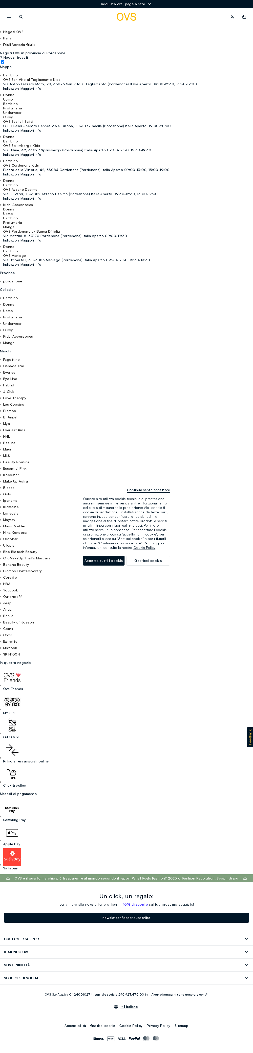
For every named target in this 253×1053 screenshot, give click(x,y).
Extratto (10, 641)
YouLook (10, 590)
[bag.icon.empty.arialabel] (244, 17)
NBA (6, 584)
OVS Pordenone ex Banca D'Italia (31, 231)
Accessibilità (75, 1025)
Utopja (9, 545)
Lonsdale (11, 513)
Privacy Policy (158, 1025)
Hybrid (8, 385)
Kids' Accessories (18, 336)
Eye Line (10, 379)
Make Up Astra (15, 481)
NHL (6, 436)
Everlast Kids (14, 430)
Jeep (7, 603)
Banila (8, 616)
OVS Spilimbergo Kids (21, 145)
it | (129, 1007)
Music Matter (14, 526)
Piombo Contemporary (22, 571)
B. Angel (10, 417)
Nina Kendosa (15, 532)
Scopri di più (227, 878)
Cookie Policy (131, 1025)
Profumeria (12, 317)
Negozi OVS (13, 32)
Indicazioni (11, 88)
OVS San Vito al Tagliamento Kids (32, 79)
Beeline (9, 443)
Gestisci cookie (102, 1025)
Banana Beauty (16, 564)
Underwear (12, 323)
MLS (6, 455)
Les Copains (13, 404)
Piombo (9, 411)
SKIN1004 (11, 654)
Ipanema (10, 500)
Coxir (7, 635)
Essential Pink (15, 468)
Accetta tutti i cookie (103, 560)
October (10, 539)
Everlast (10, 372)
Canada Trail (14, 366)
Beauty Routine (16, 462)
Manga (9, 343)
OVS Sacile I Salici (18, 121)
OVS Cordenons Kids (21, 165)
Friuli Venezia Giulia (19, 44)
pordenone (12, 281)
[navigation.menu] (9, 17)
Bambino (10, 298)
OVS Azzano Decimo (20, 189)
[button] (250, 737)
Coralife (10, 577)
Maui (7, 449)
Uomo (8, 311)
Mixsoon (10, 648)
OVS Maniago (14, 255)
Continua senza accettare (148, 490)
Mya (6, 423)
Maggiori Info (31, 88)
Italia (7, 38)
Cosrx (8, 628)
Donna (8, 304)
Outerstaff (12, 596)
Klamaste (11, 507)
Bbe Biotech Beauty (20, 552)
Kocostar (11, 475)
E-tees (8, 487)
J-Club (9, 391)
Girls (7, 494)
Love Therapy (14, 398)
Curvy (8, 330)
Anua (7, 609)
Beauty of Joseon (18, 622)
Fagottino (11, 359)
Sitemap (182, 1025)
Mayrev (9, 520)
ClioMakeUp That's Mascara (26, 558)
